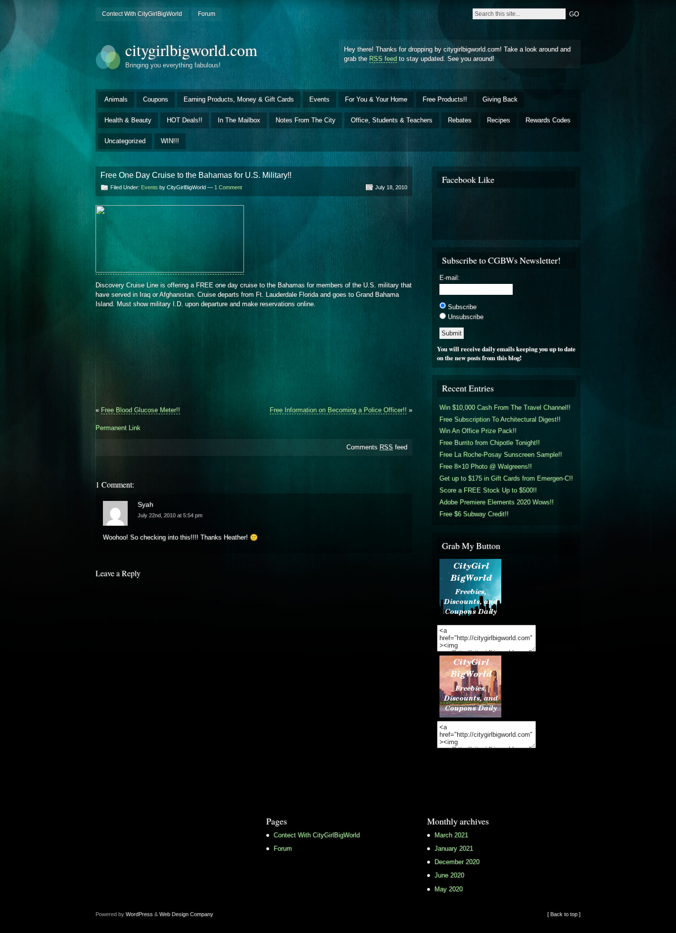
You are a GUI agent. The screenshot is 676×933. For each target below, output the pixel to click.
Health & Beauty (127, 120)
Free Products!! (445, 99)
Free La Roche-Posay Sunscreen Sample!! (500, 454)
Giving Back (500, 99)
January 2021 (454, 848)
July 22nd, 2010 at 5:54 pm (170, 515)
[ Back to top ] (563, 914)
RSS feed (383, 58)
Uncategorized (124, 141)
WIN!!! (170, 141)
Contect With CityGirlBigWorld (142, 13)
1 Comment (228, 187)
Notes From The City (306, 120)
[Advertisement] (211, 338)
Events (319, 99)
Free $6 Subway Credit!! (474, 514)
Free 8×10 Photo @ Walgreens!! (485, 466)
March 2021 (451, 835)
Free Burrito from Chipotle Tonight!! (489, 442)
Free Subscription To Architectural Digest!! (500, 419)
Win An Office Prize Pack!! (478, 431)
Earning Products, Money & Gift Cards (239, 99)
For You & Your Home (376, 99)
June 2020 (449, 875)
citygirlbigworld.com (191, 49)
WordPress (139, 914)
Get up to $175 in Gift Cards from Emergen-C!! (506, 478)
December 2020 (457, 862)
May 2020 (449, 889)
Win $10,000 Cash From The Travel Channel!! (505, 407)
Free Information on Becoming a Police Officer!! (338, 410)
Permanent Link (118, 428)
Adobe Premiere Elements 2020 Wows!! (496, 502)
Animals (116, 99)
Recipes (498, 120)
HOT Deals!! (184, 120)
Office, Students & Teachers (392, 120)
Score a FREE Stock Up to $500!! (488, 490)
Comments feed (376, 447)
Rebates (460, 120)
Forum (206, 13)
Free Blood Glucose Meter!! (140, 410)
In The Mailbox (239, 120)
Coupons (155, 99)
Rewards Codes (548, 120)
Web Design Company (186, 914)
